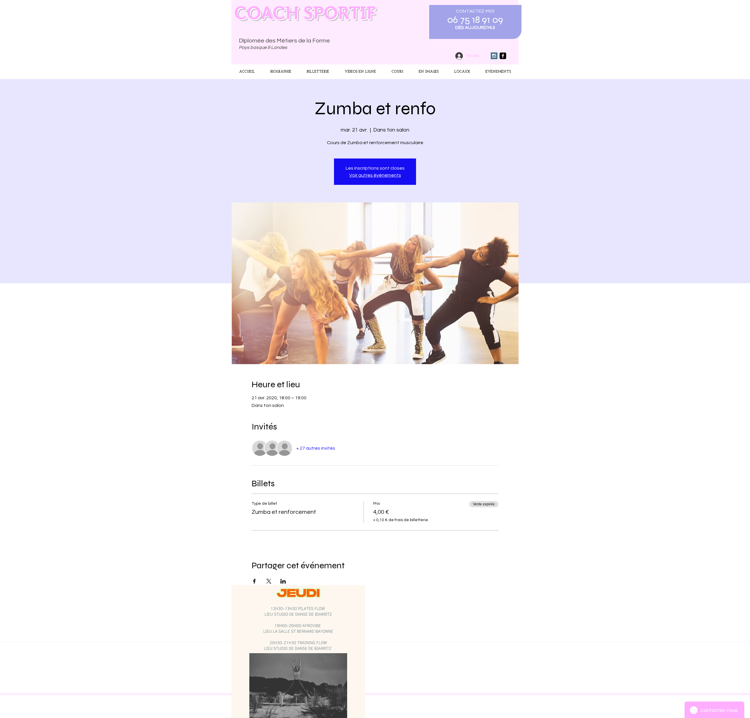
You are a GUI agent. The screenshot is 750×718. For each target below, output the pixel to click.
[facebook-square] (503, 55)
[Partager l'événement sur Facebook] (254, 581)
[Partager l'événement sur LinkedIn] (283, 581)
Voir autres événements (375, 175)
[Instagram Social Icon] (494, 55)
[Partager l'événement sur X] (269, 581)
